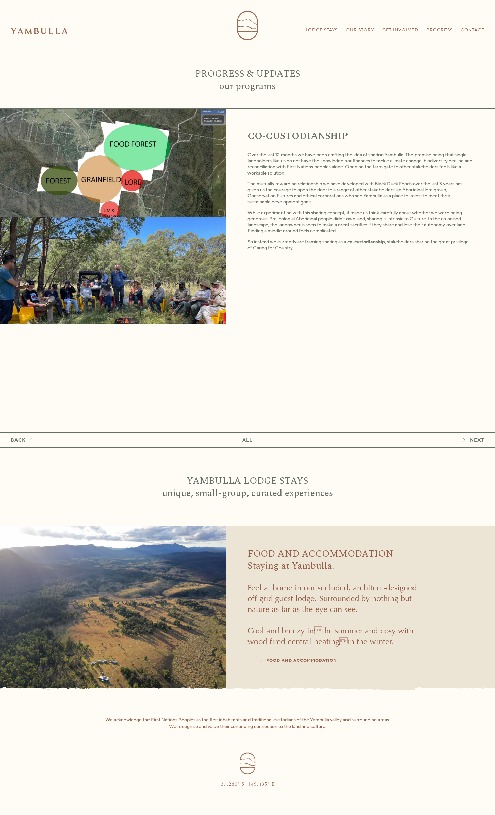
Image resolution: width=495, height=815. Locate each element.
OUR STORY (360, 30)
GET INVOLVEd (400, 30)
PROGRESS (439, 30)
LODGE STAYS (322, 30)
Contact (472, 30)
